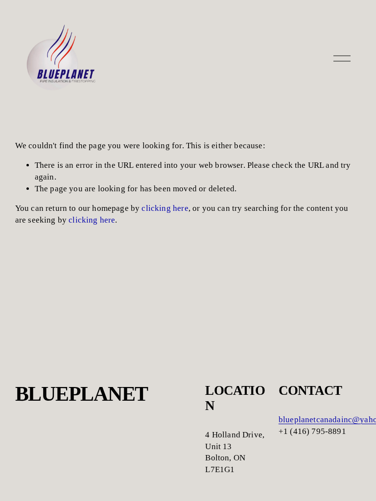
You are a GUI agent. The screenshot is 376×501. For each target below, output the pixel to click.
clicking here (164, 208)
